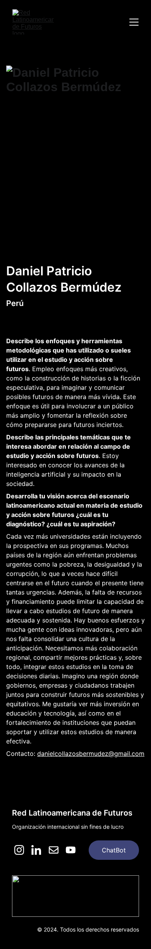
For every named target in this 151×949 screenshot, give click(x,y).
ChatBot (114, 850)
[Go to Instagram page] (19, 850)
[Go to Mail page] (53, 850)
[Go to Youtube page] (71, 850)
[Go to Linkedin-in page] (36, 850)
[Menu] (134, 22)
